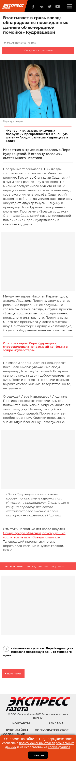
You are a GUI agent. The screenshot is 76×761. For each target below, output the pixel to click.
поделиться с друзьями (39, 50)
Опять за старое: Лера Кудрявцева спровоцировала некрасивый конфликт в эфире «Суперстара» (35, 347)
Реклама (56, 723)
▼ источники (12, 673)
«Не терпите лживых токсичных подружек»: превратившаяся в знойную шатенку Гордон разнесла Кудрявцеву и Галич (37, 136)
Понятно (38, 755)
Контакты (21, 723)
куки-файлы (17, 730)
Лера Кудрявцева (37, 566)
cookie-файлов (59, 747)
